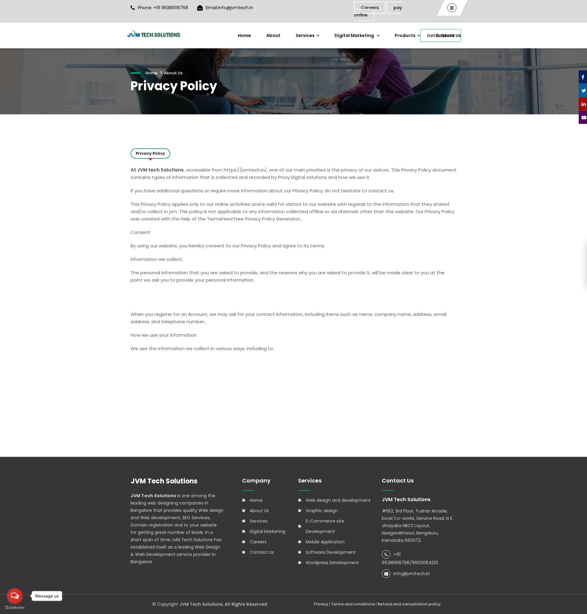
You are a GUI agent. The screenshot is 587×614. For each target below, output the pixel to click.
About (273, 35)
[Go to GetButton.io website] (14, 608)
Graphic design (322, 511)
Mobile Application (325, 542)
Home (244, 35)
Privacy (321, 604)
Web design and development (338, 500)
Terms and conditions (353, 604)
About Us (173, 73)
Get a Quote (441, 35)
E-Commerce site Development (325, 526)
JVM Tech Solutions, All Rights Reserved (223, 604)
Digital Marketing (354, 35)
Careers (370, 8)
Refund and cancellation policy (409, 604)
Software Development (331, 552)
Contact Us (262, 552)
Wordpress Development (332, 563)
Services (305, 35)
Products (405, 35)
